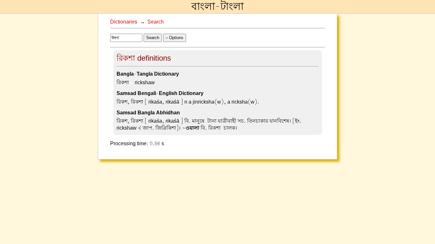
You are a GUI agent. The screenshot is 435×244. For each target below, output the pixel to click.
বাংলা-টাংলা (217, 6)
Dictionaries (123, 21)
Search (155, 21)
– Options (174, 37)
